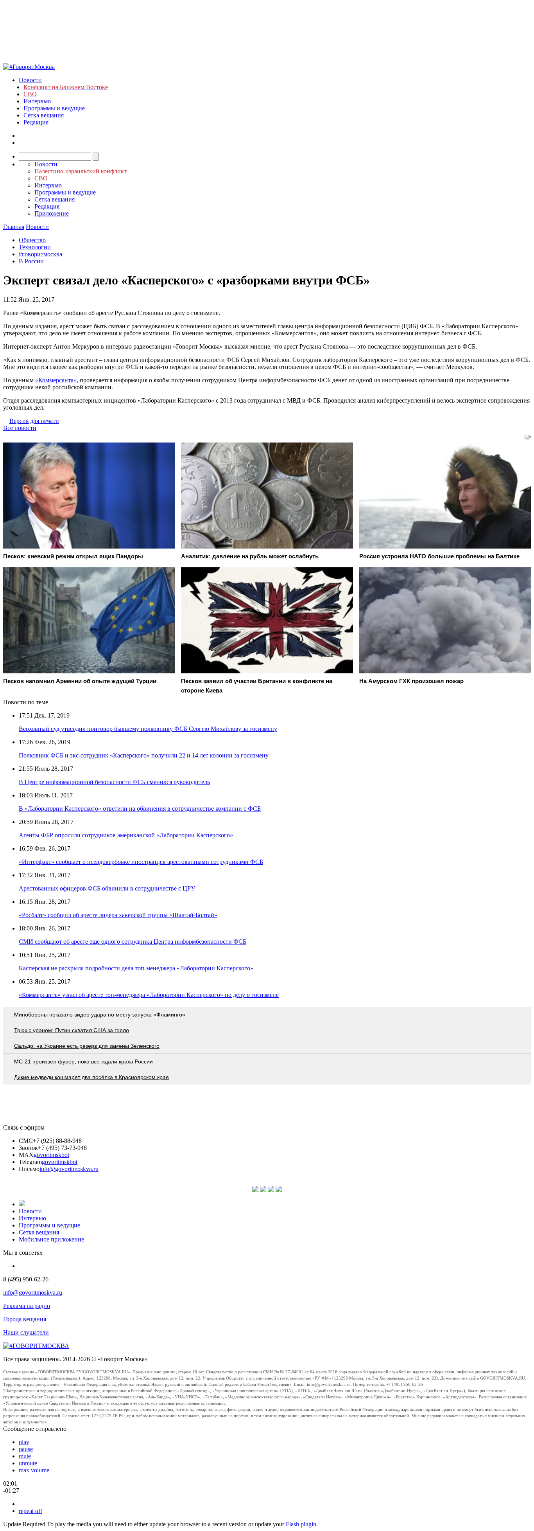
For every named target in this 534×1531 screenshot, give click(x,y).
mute (25, 1456)
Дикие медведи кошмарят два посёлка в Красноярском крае (91, 1077)
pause (26, 1449)
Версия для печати (34, 420)
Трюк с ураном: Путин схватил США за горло (71, 1030)
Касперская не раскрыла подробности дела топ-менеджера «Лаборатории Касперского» (136, 968)
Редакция (35, 122)
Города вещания (24, 1319)
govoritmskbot (51, 1154)
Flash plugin (301, 1524)
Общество (32, 240)
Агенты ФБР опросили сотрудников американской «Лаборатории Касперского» (126, 835)
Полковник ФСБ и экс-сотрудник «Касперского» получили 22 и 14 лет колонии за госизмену (144, 755)
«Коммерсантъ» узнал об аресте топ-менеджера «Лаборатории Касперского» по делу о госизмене (149, 994)
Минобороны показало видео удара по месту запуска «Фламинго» (99, 1014)
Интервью (37, 101)
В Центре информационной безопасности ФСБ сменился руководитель (114, 782)
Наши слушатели (26, 1332)
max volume (34, 1470)
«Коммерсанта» (56, 380)
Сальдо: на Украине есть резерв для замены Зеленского (86, 1046)
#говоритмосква (40, 254)
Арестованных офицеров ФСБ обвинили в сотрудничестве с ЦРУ (107, 888)
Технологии (35, 247)
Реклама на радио (26, 1306)
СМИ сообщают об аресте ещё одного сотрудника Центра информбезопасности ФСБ (132, 941)
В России (31, 261)
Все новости (19, 428)
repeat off (30, 1511)
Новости (30, 80)
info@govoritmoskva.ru (69, 1169)
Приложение (51, 213)
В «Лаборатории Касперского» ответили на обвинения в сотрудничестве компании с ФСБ (140, 808)
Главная (13, 226)
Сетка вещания (43, 115)
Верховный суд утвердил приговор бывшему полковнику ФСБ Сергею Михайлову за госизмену (148, 728)
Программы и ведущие (54, 108)
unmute (28, 1463)
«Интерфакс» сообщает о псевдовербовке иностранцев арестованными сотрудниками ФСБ (141, 861)
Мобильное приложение (51, 1239)
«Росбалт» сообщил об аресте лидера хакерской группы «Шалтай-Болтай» (118, 915)
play (24, 1442)
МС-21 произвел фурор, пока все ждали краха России (83, 1061)
